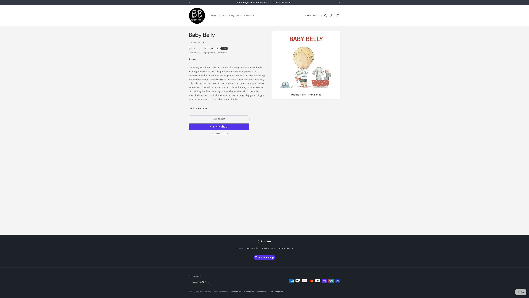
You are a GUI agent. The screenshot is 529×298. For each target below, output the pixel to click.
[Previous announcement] (190, 2)
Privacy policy (249, 291)
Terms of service (262, 291)
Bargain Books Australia (204, 292)
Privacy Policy (268, 248)
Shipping (205, 52)
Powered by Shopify (220, 292)
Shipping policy (277, 291)
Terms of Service (285, 248)
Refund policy (236, 291)
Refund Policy (253, 248)
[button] (223, 15)
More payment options (219, 133)
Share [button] (194, 59)
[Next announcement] (339, 2)
